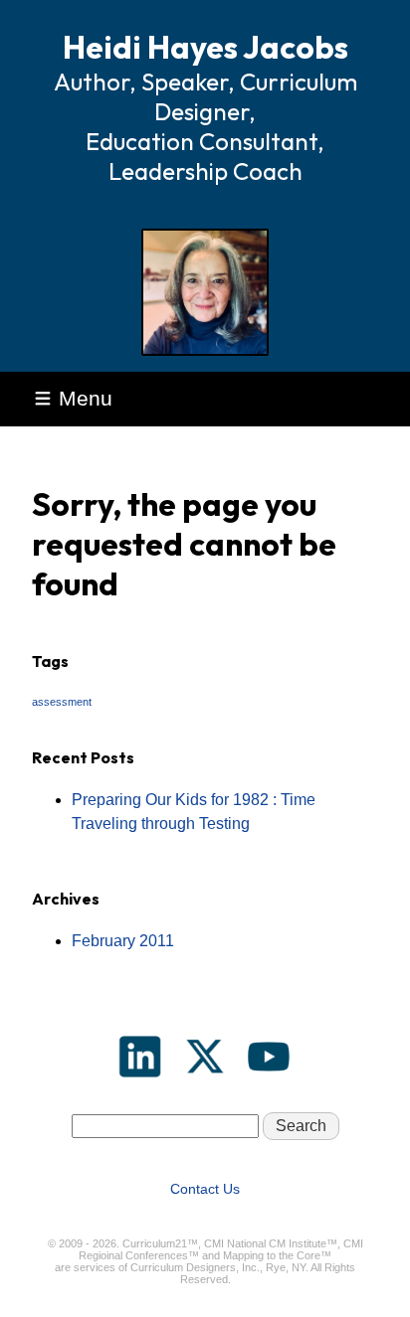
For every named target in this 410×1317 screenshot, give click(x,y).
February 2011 (123, 940)
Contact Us (205, 1189)
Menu (85, 398)
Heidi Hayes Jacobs (205, 47)
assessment (62, 702)
